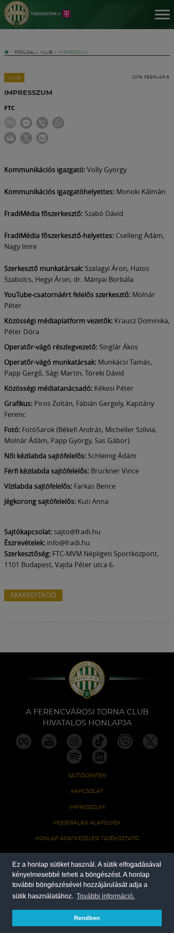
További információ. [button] (105, 896)
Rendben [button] (87, 917)
